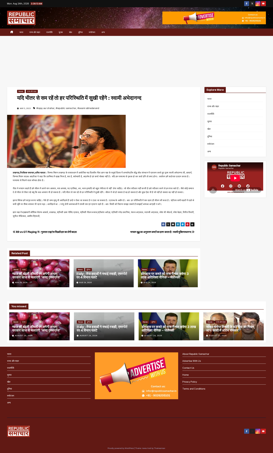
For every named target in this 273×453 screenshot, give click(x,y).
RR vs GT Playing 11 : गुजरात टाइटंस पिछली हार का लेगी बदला (45, 232)
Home (185, 374)
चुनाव (61, 32)
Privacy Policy (189, 381)
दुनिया (80, 32)
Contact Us (188, 367)
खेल (70, 32)
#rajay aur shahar (45, 108)
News (20, 91)
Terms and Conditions (193, 388)
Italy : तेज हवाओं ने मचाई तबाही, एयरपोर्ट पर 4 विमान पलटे (101, 275)
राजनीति (49, 32)
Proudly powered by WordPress (121, 448)
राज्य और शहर (34, 32)
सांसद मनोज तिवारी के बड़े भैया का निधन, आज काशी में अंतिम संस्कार (230, 328)
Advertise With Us (191, 360)
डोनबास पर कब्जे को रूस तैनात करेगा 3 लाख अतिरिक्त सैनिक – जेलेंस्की (165, 275)
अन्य (103, 32)
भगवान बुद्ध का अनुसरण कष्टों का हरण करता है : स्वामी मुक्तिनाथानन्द (161, 232)
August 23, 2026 (218, 335)
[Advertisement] (136, 57)
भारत (21, 32)
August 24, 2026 (24, 335)
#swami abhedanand (88, 108)
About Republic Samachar (195, 354)
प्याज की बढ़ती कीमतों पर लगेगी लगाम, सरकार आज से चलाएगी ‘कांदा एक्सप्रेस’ (36, 275)
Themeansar (159, 448)
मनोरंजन (92, 32)
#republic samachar (66, 108)
